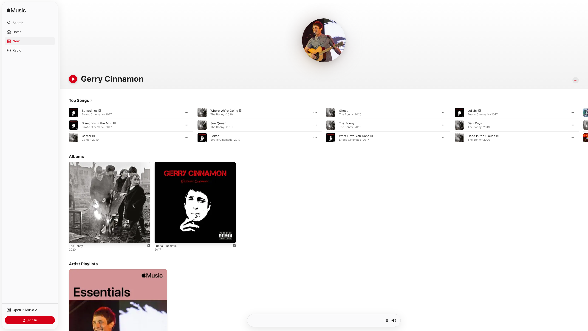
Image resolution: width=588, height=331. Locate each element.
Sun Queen (218, 123)
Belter (214, 136)
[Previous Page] (64, 125)
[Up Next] (386, 320)
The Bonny (346, 123)
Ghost (343, 110)
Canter (86, 136)
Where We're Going (224, 110)
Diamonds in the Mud (97, 123)
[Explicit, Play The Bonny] (74, 237)
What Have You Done (354, 136)
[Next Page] (583, 125)
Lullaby (473, 110)
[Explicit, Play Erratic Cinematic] (160, 237)
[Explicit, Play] (73, 112)
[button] (30, 23)
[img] (16, 10)
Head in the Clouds (481, 136)
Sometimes (90, 110)
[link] (81, 100)
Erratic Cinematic (167, 164)
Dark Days (475, 123)
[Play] (73, 79)
